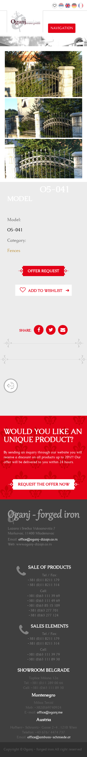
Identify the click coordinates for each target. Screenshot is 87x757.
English (67, 5)
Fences (13, 251)
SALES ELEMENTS (49, 626)
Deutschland (74, 5)
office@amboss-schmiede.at (49, 737)
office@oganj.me (50, 712)
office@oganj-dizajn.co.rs (38, 539)
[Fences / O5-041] (43, 80)
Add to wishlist (45, 291)
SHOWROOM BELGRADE (44, 670)
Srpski (61, 5)
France (80, 5)
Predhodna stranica (11, 385)
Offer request (43, 271)
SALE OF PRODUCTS (49, 567)
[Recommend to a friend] (62, 330)
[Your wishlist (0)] (54, 5)
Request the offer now (43, 484)
